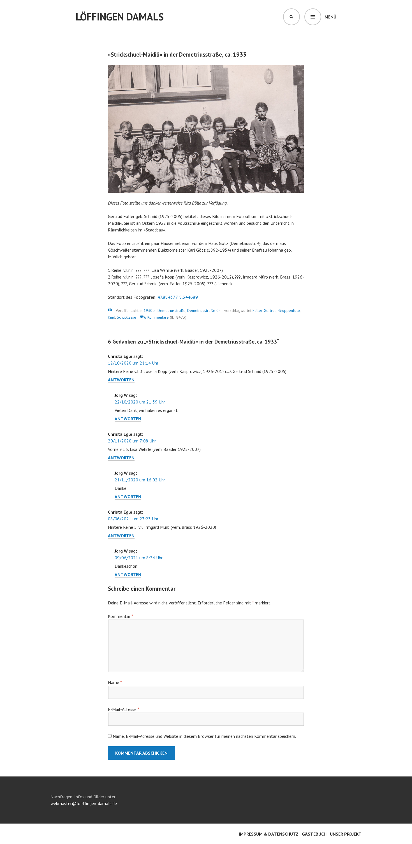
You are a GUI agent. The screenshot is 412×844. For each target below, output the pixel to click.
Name (115, 682)
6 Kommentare (156, 317)
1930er (149, 310)
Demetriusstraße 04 (204, 310)
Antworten (121, 379)
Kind (111, 317)
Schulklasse (126, 317)
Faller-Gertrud (265, 310)
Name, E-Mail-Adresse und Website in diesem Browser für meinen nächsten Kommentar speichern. (204, 736)
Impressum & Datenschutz (268, 834)
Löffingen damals (120, 16)
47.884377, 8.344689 (178, 297)
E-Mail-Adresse (123, 709)
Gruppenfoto (289, 310)
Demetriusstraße (172, 310)
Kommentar (120, 616)
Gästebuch (314, 834)
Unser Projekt (346, 834)
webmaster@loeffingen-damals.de (83, 803)
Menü (330, 17)
